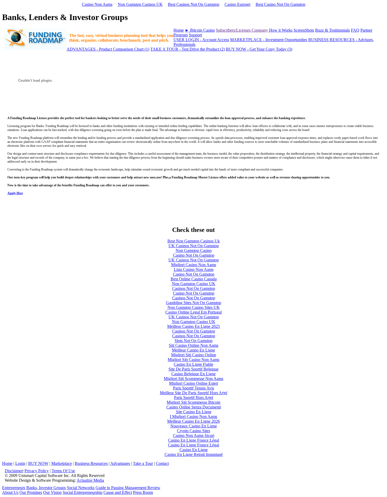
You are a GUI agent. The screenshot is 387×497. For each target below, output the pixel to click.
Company (260, 30)
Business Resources (91, 463)
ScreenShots (304, 30)
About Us (10, 492)
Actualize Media (90, 480)
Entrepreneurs (13, 487)
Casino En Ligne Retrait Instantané (194, 454)
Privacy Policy (36, 471)
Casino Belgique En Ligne (193, 374)
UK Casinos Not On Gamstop (193, 245)
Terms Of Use (63, 471)
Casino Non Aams (97, 4)
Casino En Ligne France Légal (193, 440)
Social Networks (81, 487)
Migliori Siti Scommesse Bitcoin (193, 402)
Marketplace (61, 463)
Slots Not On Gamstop (193, 340)
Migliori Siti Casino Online (193, 355)
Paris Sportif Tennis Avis (193, 388)
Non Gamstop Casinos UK (140, 4)
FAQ (355, 30)
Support (195, 35)
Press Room (143, 492)
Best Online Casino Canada (194, 279)
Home (178, 30)
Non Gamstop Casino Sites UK (193, 307)
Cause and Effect (117, 492)
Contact (162, 463)
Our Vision (52, 492)
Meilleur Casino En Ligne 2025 (193, 326)
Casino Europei (237, 4)
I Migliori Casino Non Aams (193, 416)
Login (20, 463)
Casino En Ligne (194, 449)
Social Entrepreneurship (82, 492)
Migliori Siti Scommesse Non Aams (193, 378)
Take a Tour (143, 463)
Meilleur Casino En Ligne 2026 (193, 421)
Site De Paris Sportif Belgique (193, 369)
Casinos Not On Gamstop (193, 288)
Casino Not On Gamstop (193, 255)
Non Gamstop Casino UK (193, 283)
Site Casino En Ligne (193, 412)
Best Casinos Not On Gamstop (193, 4)
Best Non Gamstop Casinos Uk (193, 241)
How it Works (280, 30)
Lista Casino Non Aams (194, 269)
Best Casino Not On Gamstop (280, 4)
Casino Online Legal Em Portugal (193, 312)
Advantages (120, 463)
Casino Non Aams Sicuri (193, 435)
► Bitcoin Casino (200, 30)
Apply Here (15, 193)
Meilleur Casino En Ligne (193, 350)
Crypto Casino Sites (193, 430)
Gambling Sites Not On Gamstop (193, 302)
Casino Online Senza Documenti (193, 407)
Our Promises (30, 492)
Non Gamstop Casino (194, 250)
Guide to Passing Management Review (128, 487)
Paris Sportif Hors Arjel (193, 397)
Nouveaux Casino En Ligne (193, 426)
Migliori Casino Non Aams (193, 264)
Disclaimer (14, 471)
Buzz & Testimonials (332, 30)
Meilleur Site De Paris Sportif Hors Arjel (193, 393)
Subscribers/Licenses (234, 30)
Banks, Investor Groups (46, 487)
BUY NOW (38, 463)
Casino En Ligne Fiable (193, 364)
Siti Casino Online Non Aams (193, 345)
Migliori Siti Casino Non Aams (193, 359)
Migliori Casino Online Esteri (193, 383)
